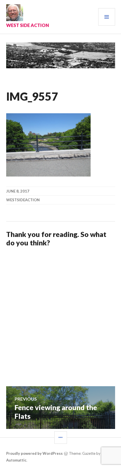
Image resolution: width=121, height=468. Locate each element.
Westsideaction (23, 200)
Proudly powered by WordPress (34, 453)
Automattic (16, 460)
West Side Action (27, 25)
